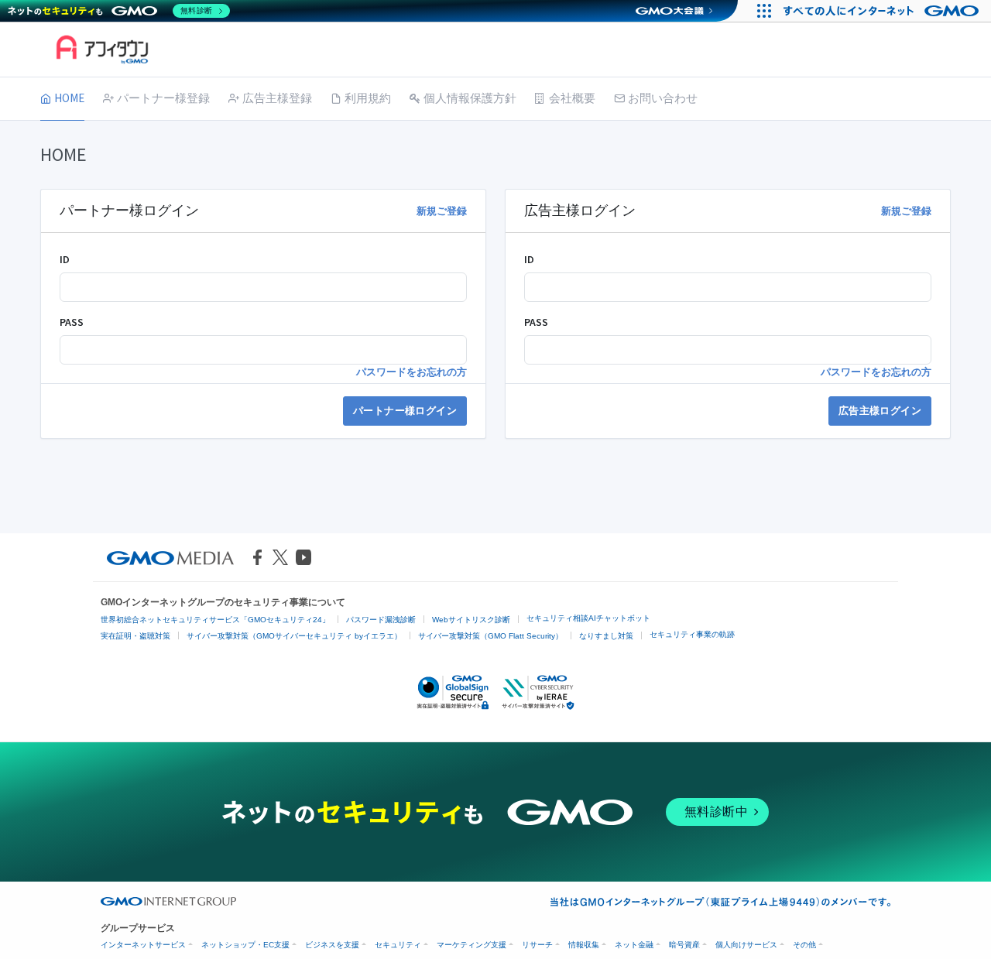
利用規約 (368, 98)
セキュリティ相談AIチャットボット (588, 618)
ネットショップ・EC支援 (245, 944)
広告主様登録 (277, 98)
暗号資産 (684, 944)
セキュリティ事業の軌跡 (692, 634)
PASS (72, 322)
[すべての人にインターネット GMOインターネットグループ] (883, 11)
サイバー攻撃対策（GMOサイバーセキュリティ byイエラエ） (294, 636)
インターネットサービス (143, 944)
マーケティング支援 (471, 944)
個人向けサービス (746, 944)
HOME (69, 98)
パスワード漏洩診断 (381, 619)
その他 (804, 944)
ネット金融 (634, 944)
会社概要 (572, 98)
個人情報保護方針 (469, 98)
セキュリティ (398, 944)
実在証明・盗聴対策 (135, 636)
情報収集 (583, 944)
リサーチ (537, 944)
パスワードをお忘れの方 (411, 371)
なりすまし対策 (606, 636)
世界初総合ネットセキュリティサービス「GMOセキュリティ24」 (215, 619)
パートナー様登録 (163, 98)
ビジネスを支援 (332, 944)
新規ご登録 (442, 210)
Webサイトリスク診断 (471, 619)
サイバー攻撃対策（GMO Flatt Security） (490, 636)
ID (65, 259)
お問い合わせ (663, 98)
